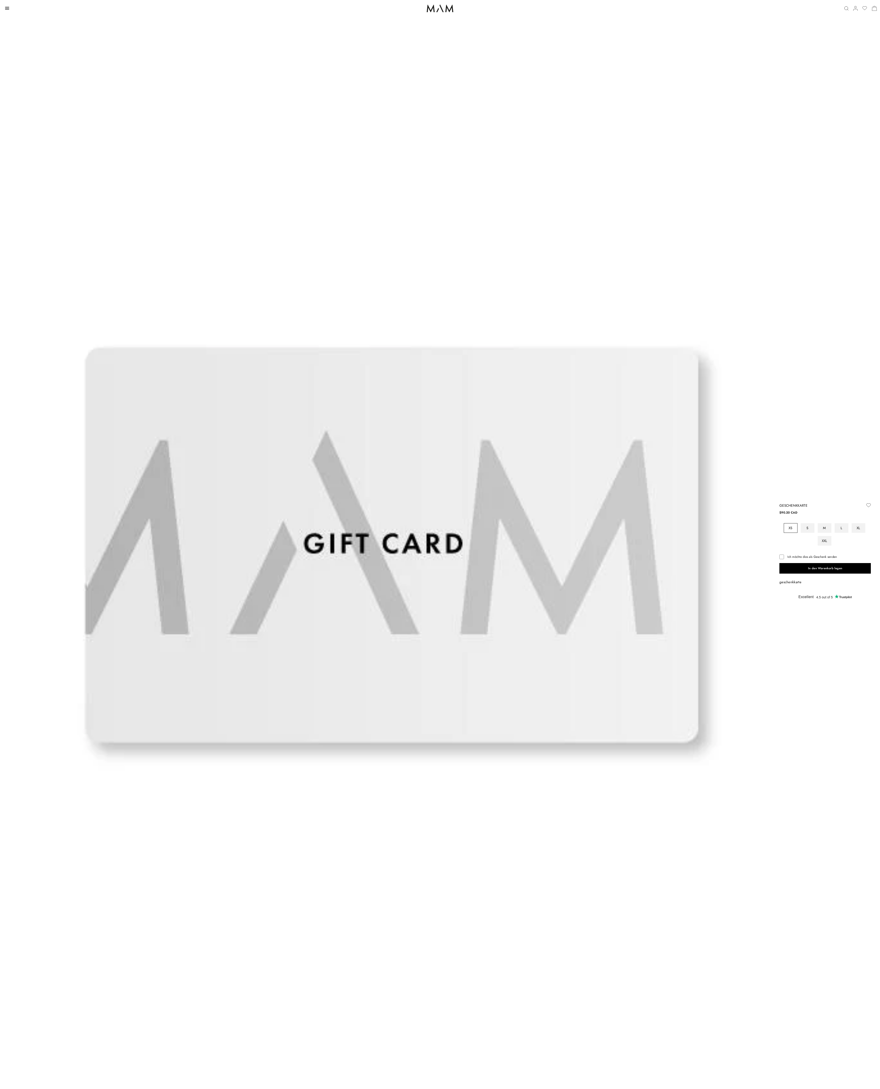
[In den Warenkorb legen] (825, 568)
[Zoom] (385, 544)
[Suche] (846, 8)
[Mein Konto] (855, 8)
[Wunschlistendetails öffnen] (864, 8)
